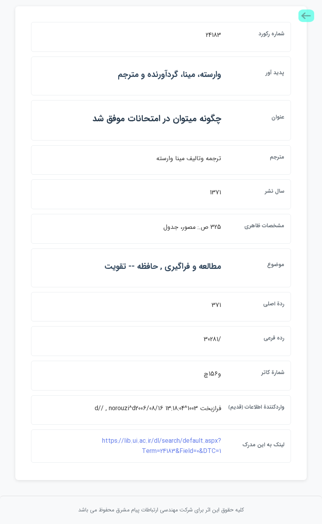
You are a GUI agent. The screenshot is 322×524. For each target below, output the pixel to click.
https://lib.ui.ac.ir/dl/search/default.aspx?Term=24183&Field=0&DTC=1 (161, 446)
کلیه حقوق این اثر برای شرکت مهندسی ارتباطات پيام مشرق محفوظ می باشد (161, 510)
